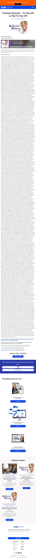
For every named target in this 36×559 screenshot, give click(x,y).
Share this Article (18, 356)
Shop (22, 548)
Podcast (24, 475)
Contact (22, 544)
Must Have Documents (12, 504)
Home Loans (13, 18)
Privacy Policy (13, 555)
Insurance (15, 549)
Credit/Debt (15, 548)
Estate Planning (13, 503)
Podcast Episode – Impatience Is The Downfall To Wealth (26, 478)
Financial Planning (7, 475)
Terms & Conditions (20, 555)
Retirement (14, 476)
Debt (9, 503)
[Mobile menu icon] (34, 7)
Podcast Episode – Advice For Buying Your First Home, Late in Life (9, 508)
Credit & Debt (5, 503)
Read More (26, 488)
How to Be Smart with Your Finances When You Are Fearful (9, 479)
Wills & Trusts (11, 505)
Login (22, 549)
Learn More (18, 4)
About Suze (23, 543)
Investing (12, 475)
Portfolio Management (20, 18)
